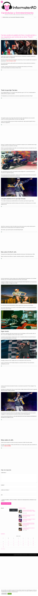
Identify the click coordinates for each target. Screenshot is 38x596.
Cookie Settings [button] (4, 593)
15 (8, 543)
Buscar (2, 508)
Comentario (3, 472)
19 (28, 543)
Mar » (4, 548)
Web (1, 494)
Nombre (3, 485)
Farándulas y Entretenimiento (17, 13)
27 (33, 545)
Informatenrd (3, 38)
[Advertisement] (19, 26)
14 (3, 543)
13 (33, 541)
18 (23, 543)
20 (33, 543)
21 (3, 545)
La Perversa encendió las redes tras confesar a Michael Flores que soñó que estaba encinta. (28, 524)
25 (23, 545)
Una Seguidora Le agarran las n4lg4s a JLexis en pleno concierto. (14, 17)
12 (28, 541)
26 (28, 545)
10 (18, 541)
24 (18, 545)
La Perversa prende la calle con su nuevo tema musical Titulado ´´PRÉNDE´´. (29, 511)
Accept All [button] (9, 593)
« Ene (2, 548)
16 (13, 543)
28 (3, 546)
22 (8, 545)
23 (13, 545)
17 (18, 543)
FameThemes (35, 554)
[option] (19, 17)
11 (23, 541)
